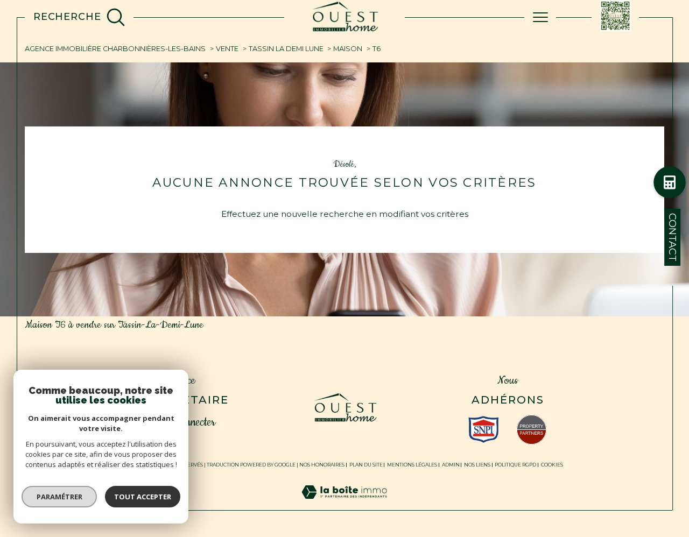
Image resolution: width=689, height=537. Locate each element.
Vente (227, 49)
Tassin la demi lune (286, 49)
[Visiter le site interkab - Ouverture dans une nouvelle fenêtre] (483, 429)
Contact (672, 237)
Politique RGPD (515, 465)
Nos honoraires (321, 465)
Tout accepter (142, 496)
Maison (347, 49)
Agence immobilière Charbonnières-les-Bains (115, 49)
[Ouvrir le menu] (540, 17)
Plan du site (366, 465)
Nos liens (477, 465)
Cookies (552, 465)
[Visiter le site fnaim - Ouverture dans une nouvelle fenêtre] (531, 430)
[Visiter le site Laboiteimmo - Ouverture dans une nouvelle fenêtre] (344, 504)
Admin (451, 465)
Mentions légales (412, 465)
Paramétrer (59, 496)
